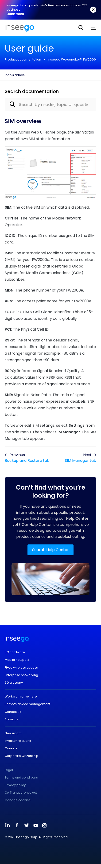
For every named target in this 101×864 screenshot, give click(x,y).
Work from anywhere (21, 696)
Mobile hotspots (17, 660)
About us (11, 719)
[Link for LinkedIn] (7, 825)
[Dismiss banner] (93, 10)
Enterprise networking (21, 675)
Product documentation (23, 59)
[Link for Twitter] (26, 825)
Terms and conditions (21, 777)
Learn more (15, 14)
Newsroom (13, 733)
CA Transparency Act (21, 793)
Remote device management (27, 704)
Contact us (13, 712)
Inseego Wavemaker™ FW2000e (72, 59)
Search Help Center (50, 549)
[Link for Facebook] (17, 825)
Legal (9, 770)
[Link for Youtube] (36, 825)
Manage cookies (18, 800)
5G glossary (14, 683)
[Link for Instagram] (44, 825)
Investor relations (18, 741)
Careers (11, 748)
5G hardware (15, 652)
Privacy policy (15, 785)
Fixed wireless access (21, 667)
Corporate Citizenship (21, 756)
